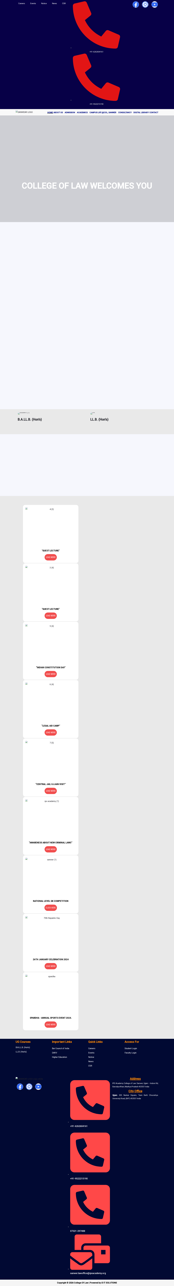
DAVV (54, 1053)
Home (50, 113)
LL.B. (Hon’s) (99, 419)
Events (33, 3)
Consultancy (125, 113)
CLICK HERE (51, 908)
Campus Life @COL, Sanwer (103, 113)
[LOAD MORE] (50, 526)
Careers (21, 3)
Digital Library (141, 113)
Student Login (131, 1048)
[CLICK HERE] (50, 877)
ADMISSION (70, 113)
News (54, 3)
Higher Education (59, 1057)
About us (58, 113)
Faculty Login (130, 1053)
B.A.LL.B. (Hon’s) (30, 419)
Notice (44, 3)
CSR (64, 3)
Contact (153, 113)
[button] (58, 113)
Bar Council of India (60, 1048)
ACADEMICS (82, 113)
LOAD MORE (51, 557)
